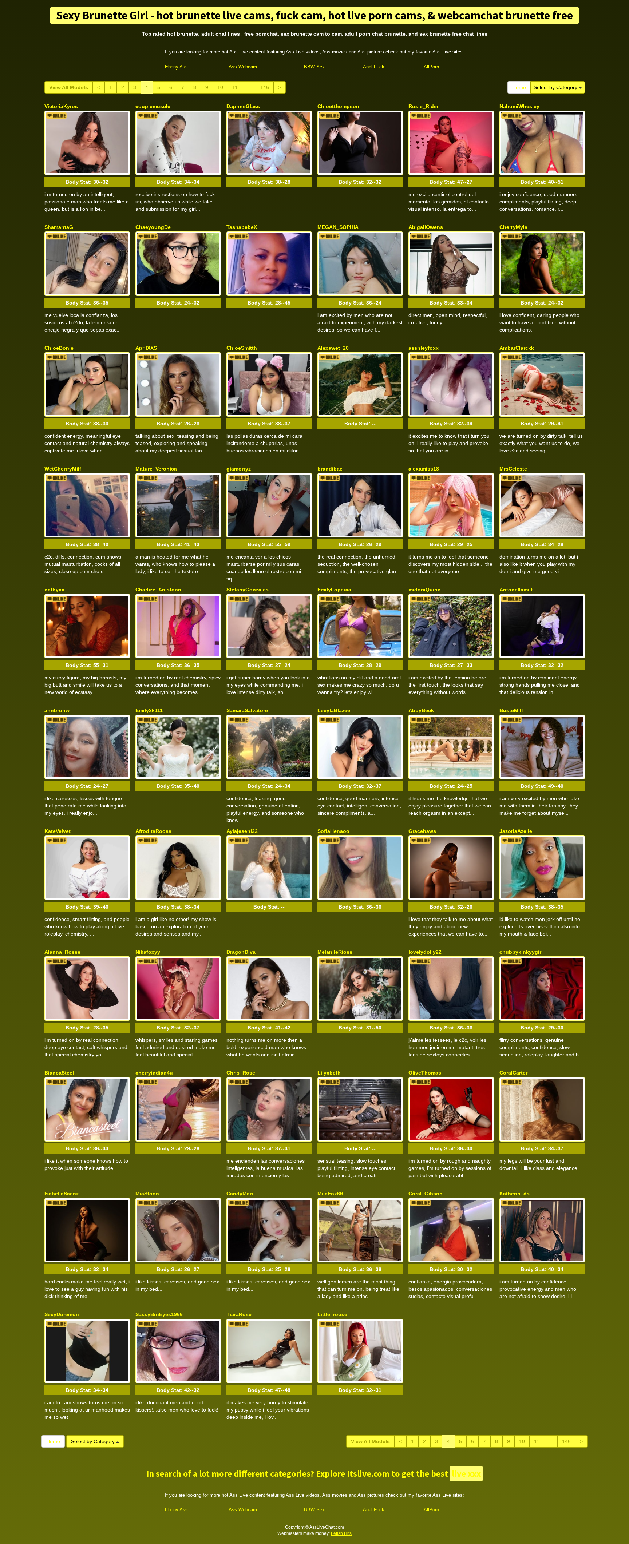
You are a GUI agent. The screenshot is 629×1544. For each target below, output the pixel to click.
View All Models (68, 87)
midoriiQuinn (424, 589)
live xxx (466, 1473)
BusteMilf (511, 710)
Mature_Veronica (156, 469)
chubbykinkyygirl (521, 952)
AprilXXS (146, 348)
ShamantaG (58, 227)
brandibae (330, 469)
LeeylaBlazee (333, 710)
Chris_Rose (240, 1073)
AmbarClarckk (516, 348)
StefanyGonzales (247, 589)
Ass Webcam (243, 67)
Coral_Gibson (425, 1193)
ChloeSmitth (241, 348)
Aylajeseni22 (242, 831)
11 (235, 87)
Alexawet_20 (333, 348)
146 (264, 87)
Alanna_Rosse (62, 952)
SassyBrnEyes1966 (159, 1314)
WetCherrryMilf (62, 469)
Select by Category (556, 87)
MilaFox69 (330, 1193)
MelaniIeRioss (334, 952)
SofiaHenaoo (333, 831)
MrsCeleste (513, 469)
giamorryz (238, 469)
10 (220, 87)
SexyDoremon (61, 1314)
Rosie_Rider (423, 106)
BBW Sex (314, 67)
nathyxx (54, 589)
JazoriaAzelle (515, 831)
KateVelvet (57, 831)
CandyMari (239, 1193)
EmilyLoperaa (334, 589)
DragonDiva (241, 952)
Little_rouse (332, 1314)
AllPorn (431, 67)
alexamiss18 (423, 469)
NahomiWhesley (519, 106)
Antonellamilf (516, 589)
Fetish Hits (341, 1533)
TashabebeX (241, 227)
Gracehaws (422, 831)
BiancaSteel (59, 1073)
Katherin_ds (514, 1193)
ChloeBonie (59, 348)
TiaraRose (239, 1314)
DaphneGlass (243, 106)
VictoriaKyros (61, 106)
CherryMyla (513, 227)
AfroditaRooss (153, 831)
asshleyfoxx (423, 348)
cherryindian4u (154, 1073)
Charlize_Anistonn (158, 589)
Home (519, 87)
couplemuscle (152, 106)
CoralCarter (513, 1073)
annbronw (57, 710)
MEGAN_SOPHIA (338, 227)
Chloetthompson (338, 106)
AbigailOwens (425, 227)
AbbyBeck (421, 710)
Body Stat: (87, 182)
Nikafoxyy (147, 952)
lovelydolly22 (425, 952)
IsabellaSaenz (61, 1193)
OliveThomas (424, 1073)
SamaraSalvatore (247, 710)
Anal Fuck (373, 67)
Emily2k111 (149, 710)
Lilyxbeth (329, 1073)
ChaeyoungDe (153, 227)
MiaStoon (147, 1193)
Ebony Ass (176, 67)
